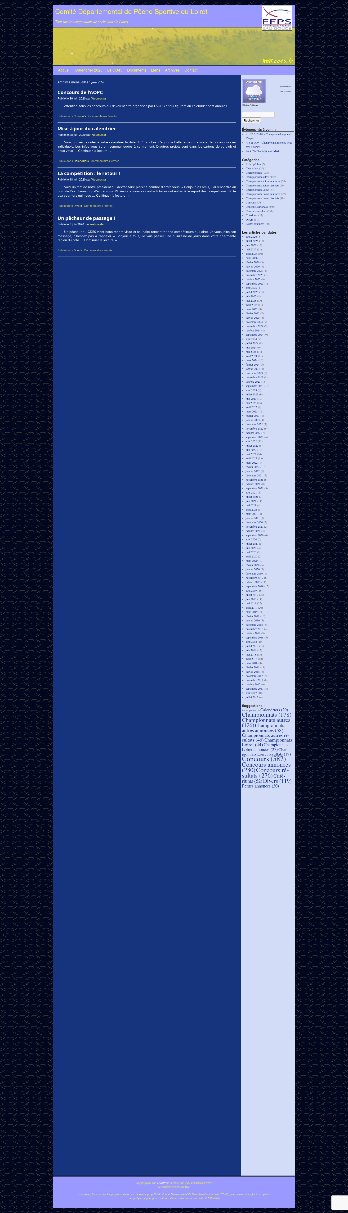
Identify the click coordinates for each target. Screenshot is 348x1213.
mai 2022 (251, 454)
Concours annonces (257, 206)
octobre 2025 (253, 279)
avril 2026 (251, 253)
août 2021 (251, 492)
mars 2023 (252, 411)
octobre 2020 (253, 531)
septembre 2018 (254, 637)
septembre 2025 (254, 283)
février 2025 (252, 313)
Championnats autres (257, 177)
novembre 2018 (254, 629)
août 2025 (251, 288)
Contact (190, 70)
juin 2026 (251, 245)
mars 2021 (252, 514)
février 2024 (252, 364)
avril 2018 (251, 659)
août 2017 (251, 693)
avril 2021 (251, 509)
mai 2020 (251, 552)
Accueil (64, 70)
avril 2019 (251, 607)
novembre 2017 (254, 680)
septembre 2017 (254, 688)
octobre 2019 (253, 582)
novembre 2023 (254, 377)
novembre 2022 (254, 428)
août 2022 (251, 441)
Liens (155, 70)
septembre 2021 (254, 488)
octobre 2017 (253, 684)
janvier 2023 (253, 420)
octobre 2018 (253, 633)
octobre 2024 (253, 330)
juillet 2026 (252, 241)
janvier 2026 (253, 266)
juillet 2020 (252, 543)
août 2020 (251, 539)
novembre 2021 (254, 479)
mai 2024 (251, 351)
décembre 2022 (254, 424)
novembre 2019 (254, 577)
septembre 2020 (254, 535)
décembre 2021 (254, 475)
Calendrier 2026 (89, 70)
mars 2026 (252, 258)
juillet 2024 (252, 343)
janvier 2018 (253, 671)
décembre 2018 (254, 624)
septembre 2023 (254, 386)
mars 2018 (252, 663)
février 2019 (252, 616)
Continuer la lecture (95, 151)
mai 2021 (251, 505)
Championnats (254, 172)
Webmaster (98, 98)
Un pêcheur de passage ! (86, 218)
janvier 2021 (253, 518)
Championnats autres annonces (263, 181)
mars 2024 (252, 360)
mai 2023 (251, 403)
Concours (80, 116)
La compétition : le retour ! (89, 173)
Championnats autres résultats (262, 185)
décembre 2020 (254, 522)
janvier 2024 (253, 369)
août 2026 (251, 236)
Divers (78, 206)
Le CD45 (114, 70)
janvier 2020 (253, 569)
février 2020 (252, 565)
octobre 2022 (253, 433)
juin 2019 (251, 599)
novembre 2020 (254, 526)
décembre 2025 (254, 270)
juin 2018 (251, 650)
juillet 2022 (252, 445)
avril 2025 (251, 305)
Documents (136, 70)
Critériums (252, 215)
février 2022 (252, 467)
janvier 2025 (253, 317)
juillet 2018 (252, 646)
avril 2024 (251, 356)
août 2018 (251, 641)
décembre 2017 (254, 676)
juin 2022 (251, 450)
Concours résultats (256, 211)
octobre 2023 (253, 381)
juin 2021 (251, 501)
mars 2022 (252, 462)
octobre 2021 (253, 484)
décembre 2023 (254, 373)
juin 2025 (251, 296)
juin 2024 (251, 347)
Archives (172, 70)
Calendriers (81, 161)
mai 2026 (251, 249)
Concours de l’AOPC (80, 92)
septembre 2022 (254, 437)
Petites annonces (255, 224)
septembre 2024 (254, 334)
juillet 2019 (252, 595)
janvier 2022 (253, 471)
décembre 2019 (254, 573)
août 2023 (251, 390)
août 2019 (251, 590)
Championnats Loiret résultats (262, 198)
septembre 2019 (254, 586)
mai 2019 (251, 603)
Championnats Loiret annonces (263, 194)
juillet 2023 (252, 394)
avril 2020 (251, 556)
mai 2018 (251, 654)
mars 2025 (252, 309)
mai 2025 (251, 300)
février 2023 (252, 415)
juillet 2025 (252, 292)
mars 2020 (252, 560)
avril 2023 (251, 407)
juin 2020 (251, 548)
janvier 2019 (253, 620)
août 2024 (251, 339)
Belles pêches (253, 164)
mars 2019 (252, 612)
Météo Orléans (250, 105)
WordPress (163, 1183)
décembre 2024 (254, 322)
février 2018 (252, 667)
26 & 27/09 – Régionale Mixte (263, 151)
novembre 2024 (254, 326)
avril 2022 (251, 458)
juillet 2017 (252, 697)
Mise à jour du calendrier (87, 128)
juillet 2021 (252, 496)
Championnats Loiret (257, 189)
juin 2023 (251, 398)
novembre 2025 (254, 275)
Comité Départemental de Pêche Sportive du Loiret (131, 11)
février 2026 (252, 262)
